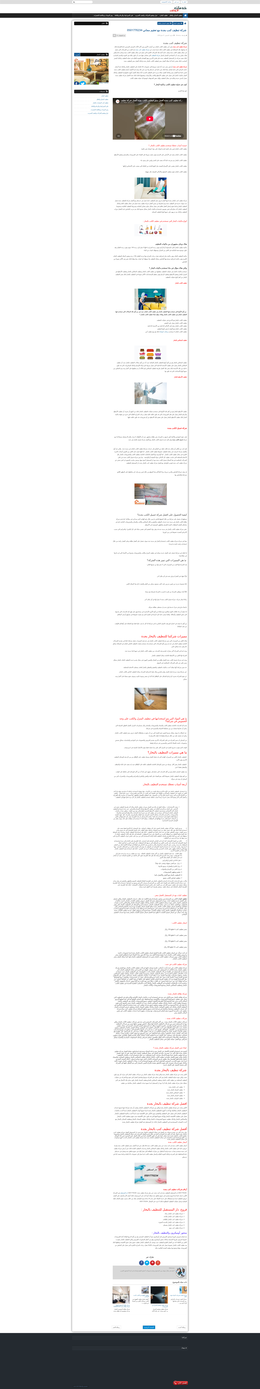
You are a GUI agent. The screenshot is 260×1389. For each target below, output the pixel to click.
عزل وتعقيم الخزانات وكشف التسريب (146, 15)
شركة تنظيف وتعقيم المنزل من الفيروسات (160, 1305)
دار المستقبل (124, 1193)
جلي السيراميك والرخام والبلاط (124, 15)
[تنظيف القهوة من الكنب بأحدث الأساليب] (145, 1290)
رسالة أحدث (182, 1327)
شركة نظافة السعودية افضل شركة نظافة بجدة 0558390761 (122, 1305)
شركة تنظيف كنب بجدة (142, 50)
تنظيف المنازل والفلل (175, 15)
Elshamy (171, 1268)
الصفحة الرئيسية (149, 1327)
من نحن (176, 2)
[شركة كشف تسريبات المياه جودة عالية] (183, 1290)
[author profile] (181, 1272)
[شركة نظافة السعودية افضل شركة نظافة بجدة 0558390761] (121, 1295)
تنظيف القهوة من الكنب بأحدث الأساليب (141, 1295)
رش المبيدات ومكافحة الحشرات (103, 15)
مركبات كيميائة (164, 332)
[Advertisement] (93, 38)
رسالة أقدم (116, 1327)
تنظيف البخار (164, 15)
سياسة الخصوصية (166, 2)
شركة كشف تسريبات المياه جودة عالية (178, 1295)
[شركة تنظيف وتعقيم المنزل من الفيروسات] (159, 1295)
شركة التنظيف (155, 55)
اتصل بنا (184, 2)
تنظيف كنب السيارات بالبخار (100, 103)
